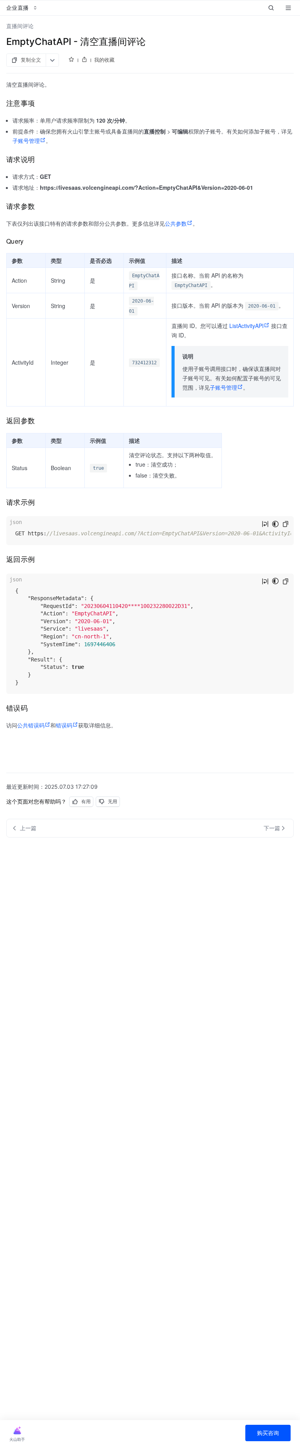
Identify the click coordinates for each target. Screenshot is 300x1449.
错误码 (64, 725)
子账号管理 (26, 140)
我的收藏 (104, 60)
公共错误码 (31, 725)
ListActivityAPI (246, 326)
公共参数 (176, 223)
